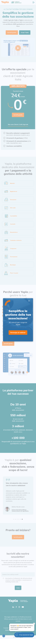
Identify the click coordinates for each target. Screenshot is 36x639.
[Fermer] (34, 624)
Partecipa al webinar (18, 332)
